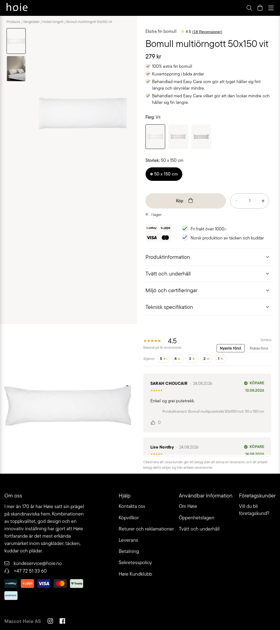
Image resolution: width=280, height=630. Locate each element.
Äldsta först (259, 348)
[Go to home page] (17, 8)
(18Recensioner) (207, 32)
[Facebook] (62, 622)
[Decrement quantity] (236, 201)
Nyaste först (230, 348)
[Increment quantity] (263, 201)
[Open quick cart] (260, 7)
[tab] (209, 256)
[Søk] (180, 7)
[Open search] (249, 7)
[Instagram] (50, 622)
